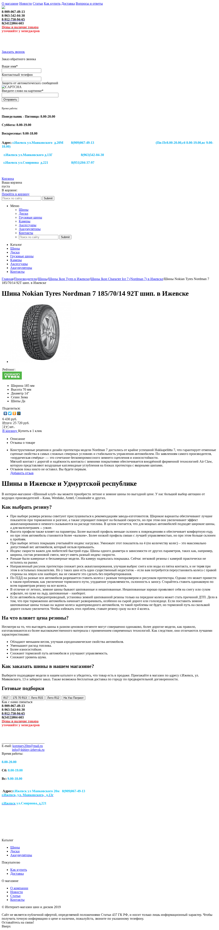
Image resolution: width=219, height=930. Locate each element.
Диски (23, 213)
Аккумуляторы (30, 229)
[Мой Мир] (19, 413)
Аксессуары (27, 225)
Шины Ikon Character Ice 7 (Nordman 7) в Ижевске (126, 279)
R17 (5, 697)
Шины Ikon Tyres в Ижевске (69, 279)
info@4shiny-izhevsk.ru (28, 750)
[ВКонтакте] (5, 413)
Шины (23, 210)
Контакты (26, 233)
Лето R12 (53, 697)
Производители (25, 279)
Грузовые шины (30, 217)
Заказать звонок (13, 52)
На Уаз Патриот (74, 697)
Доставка (68, 3)
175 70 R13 (20, 697)
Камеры (24, 221)
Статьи (38, 3)
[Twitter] (10, 413)
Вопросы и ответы (89, 3)
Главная (7, 279)
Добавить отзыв (22, 473)
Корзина (8, 178)
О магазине (10, 3)
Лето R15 (37, 697)
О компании (19, 888)
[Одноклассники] (14, 413)
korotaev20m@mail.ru (27, 746)
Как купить (52, 3)
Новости (25, 3)
